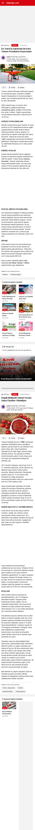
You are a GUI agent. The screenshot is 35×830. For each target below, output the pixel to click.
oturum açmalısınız (24, 350)
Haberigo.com (12, 3)
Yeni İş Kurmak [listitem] (20, 691)
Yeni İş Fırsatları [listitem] (15, 274)
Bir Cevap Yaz (9, 347)
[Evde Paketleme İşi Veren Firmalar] (9, 293)
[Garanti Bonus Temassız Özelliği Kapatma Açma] (9, 329)
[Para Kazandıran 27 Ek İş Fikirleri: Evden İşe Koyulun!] (26, 311)
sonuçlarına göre (8, 110)
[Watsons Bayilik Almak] (9, 311)
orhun (8, 57)
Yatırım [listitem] (5, 274)
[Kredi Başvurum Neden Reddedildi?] (17, 368)
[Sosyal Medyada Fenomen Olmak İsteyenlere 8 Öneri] (26, 329)
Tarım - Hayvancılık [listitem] (9, 688)
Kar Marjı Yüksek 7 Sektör (19, 263)
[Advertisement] (17, 24)
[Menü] (3, 3)
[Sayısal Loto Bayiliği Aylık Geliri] (26, 293)
